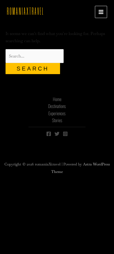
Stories (57, 120)
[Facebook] (48, 133)
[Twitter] (57, 133)
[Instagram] (65, 133)
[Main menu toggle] (101, 12)
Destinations (57, 106)
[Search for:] (35, 56)
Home (57, 99)
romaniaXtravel (25, 11)
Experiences (57, 113)
